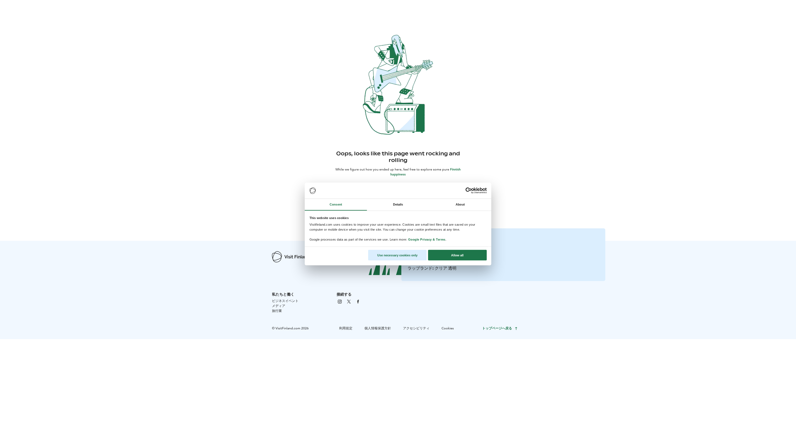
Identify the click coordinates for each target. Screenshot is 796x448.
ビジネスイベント (285, 301)
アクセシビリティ (416, 328)
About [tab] (460, 204)
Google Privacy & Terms (426, 239)
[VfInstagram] (340, 301)
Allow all (457, 255)
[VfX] (349, 301)
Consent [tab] (336, 204)
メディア (278, 306)
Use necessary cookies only (397, 255)
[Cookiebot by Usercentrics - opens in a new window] (468, 190)
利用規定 (345, 328)
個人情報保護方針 (377, 328)
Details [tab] (398, 204)
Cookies (448, 328)
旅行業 (277, 311)
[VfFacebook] (358, 301)
